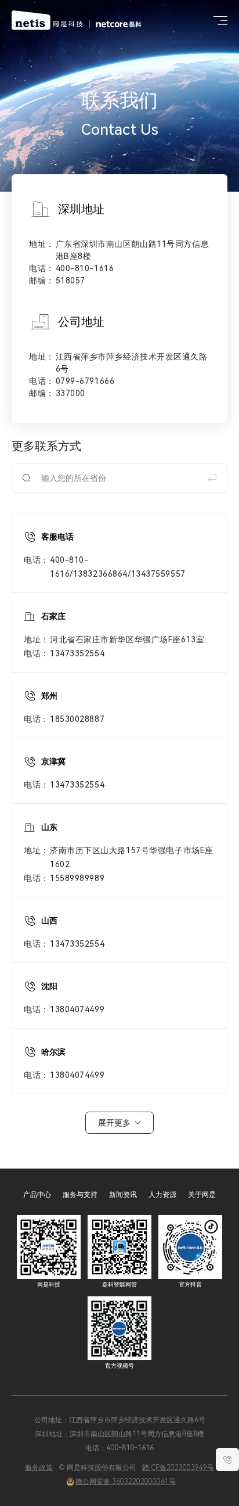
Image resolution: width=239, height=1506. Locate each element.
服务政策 (39, 1468)
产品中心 (37, 1195)
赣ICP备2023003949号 (178, 1468)
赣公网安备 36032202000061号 (125, 1482)
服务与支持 (80, 1195)
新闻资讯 (123, 1195)
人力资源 (162, 1195)
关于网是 (202, 1195)
